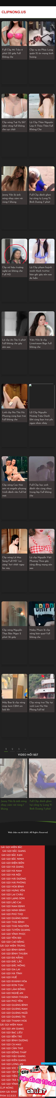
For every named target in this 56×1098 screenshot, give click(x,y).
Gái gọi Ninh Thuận (14, 997)
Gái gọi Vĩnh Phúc (13, 934)
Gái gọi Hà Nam (11, 871)
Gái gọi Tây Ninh (12, 1072)
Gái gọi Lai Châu (12, 895)
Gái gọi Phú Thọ (12, 914)
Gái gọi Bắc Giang (14, 851)
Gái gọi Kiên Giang (13, 1060)
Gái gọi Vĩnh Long (13, 1084)
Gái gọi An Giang (12, 1029)
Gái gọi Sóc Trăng (13, 1068)
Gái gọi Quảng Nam (14, 1009)
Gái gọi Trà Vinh (12, 1080)
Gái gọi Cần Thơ (12, 1048)
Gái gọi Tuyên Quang (15, 930)
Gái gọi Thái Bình (12, 922)
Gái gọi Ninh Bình (13, 910)
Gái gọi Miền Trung (12, 946)
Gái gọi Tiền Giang (13, 1076)
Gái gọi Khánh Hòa (14, 981)
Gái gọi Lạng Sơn (13, 898)
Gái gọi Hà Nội (11, 875)
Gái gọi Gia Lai (10, 969)
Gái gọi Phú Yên (12, 1001)
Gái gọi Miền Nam (11, 1025)
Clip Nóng (6, 1088)
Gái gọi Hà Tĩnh (11, 973)
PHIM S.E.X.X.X (8, 1096)
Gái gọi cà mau (11, 1044)
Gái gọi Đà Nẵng (12, 958)
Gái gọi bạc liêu (12, 1033)
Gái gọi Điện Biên (12, 863)
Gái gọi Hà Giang (12, 867)
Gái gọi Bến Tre (11, 1037)
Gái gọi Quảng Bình (14, 1005)
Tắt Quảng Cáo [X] (48, 1063)
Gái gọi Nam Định (13, 906)
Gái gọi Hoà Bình (12, 887)
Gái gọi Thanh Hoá (14, 1021)
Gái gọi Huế (9, 977)
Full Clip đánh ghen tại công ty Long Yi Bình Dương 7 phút (12, 805)
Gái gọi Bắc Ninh (12, 859)
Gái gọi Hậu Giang (13, 1056)
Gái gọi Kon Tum (12, 985)
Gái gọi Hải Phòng (13, 883)
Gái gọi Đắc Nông (13, 966)
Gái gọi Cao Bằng (12, 942)
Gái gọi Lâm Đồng (13, 989)
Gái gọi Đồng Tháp (13, 1052)
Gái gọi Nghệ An (12, 993)
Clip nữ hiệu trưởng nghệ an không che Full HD (40, 805)
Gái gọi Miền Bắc (11, 847)
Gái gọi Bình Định (13, 950)
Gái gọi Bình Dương (14, 1040)
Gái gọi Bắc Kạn (11, 855)
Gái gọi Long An (12, 1064)
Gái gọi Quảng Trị (13, 1017)
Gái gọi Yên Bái (11, 938)
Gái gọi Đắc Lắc (11, 962)
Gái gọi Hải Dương (13, 879)
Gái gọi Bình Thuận (14, 954)
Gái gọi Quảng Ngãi (14, 1013)
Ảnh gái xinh (8, 1092)
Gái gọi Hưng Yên (13, 891)
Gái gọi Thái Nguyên (15, 926)
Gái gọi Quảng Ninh (14, 918)
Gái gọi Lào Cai (11, 902)
